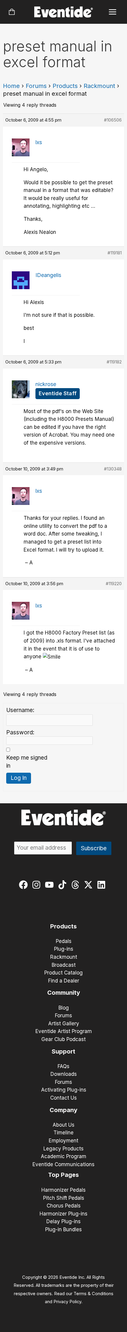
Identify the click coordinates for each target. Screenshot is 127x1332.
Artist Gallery (63, 1023)
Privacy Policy (67, 1301)
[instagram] (37, 884)
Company (63, 1110)
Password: (20, 732)
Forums (36, 85)
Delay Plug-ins (63, 1221)
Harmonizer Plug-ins (63, 1214)
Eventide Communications (63, 1164)
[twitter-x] (89, 884)
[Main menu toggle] (112, 12)
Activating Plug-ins (63, 1090)
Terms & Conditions (93, 1293)
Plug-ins (63, 949)
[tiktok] (63, 884)
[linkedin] (102, 884)
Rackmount (99, 85)
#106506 (113, 120)
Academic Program (63, 1156)
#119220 (114, 583)
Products (65, 85)
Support (63, 1051)
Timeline (63, 1133)
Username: (20, 710)
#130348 (113, 469)
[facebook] (24, 884)
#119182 (114, 362)
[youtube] (50, 884)
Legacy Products (63, 1149)
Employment (63, 1141)
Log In (19, 777)
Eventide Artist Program (63, 1031)
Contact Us (63, 1098)
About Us (63, 1125)
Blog (63, 1008)
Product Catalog (63, 973)
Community (63, 992)
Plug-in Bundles (63, 1229)
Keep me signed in (26, 761)
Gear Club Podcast (63, 1039)
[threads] (76, 884)
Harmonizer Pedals (63, 1190)
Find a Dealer (63, 981)
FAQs (63, 1066)
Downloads (64, 1074)
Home (11, 85)
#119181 (115, 253)
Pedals (63, 941)
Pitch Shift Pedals (63, 1198)
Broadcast (64, 965)
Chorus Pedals (64, 1206)
